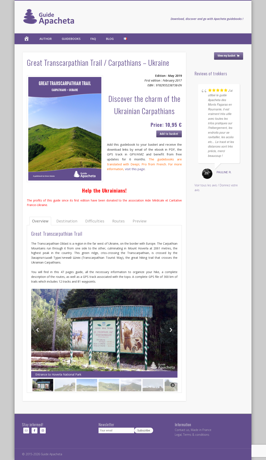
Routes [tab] (118, 220)
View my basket (226, 55)
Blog (110, 39)
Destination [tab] (66, 220)
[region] (104, 340)
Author (45, 39)
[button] (37, 330)
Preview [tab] (140, 220)
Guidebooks (71, 39)
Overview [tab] (40, 220)
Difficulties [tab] (94, 220)
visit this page (135, 169)
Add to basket (169, 134)
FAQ (93, 39)
